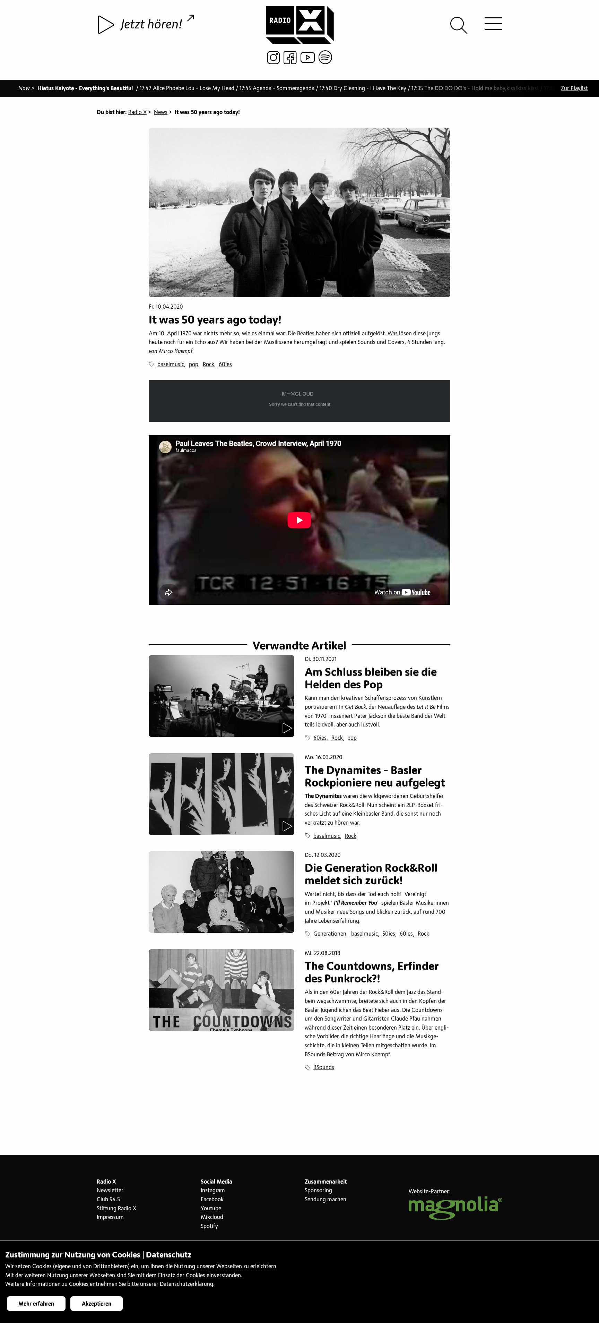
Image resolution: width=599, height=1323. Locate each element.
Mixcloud (212, 1217)
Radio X (137, 112)
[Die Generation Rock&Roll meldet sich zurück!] (221, 892)
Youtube (211, 1208)
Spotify (209, 1226)
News (160, 112)
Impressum (110, 1217)
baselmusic (170, 364)
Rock (208, 364)
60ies (225, 364)
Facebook (212, 1199)
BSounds (323, 1067)
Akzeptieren (96, 1303)
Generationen (329, 934)
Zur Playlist (574, 88)
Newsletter (110, 1190)
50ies (388, 934)
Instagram (213, 1190)
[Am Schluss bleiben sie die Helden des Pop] (221, 696)
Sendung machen (325, 1199)
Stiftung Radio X (116, 1208)
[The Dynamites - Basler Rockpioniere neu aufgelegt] (221, 794)
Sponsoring (318, 1190)
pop (193, 364)
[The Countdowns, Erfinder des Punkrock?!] (221, 990)
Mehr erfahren (36, 1303)
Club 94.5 (108, 1199)
